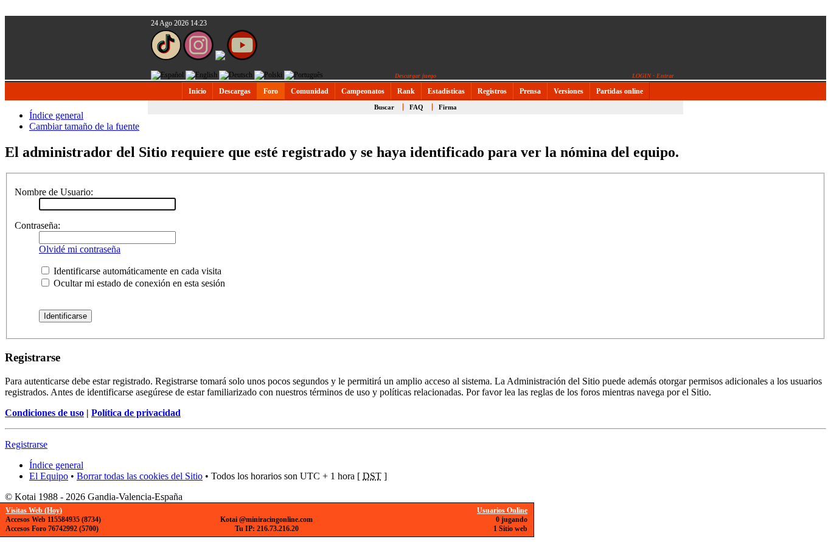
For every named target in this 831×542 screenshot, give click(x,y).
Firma (448, 107)
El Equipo (48, 476)
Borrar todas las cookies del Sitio (140, 476)
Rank (406, 91)
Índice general (56, 115)
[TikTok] (166, 58)
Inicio (197, 91)
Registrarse (26, 444)
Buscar (384, 107)
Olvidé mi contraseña (79, 249)
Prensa (530, 91)
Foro (270, 91)
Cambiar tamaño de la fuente (84, 126)
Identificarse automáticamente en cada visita (136, 271)
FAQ (416, 107)
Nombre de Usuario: (54, 192)
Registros (492, 91)
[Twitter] (220, 58)
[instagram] (198, 58)
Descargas (235, 91)
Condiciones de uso (44, 413)
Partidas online (619, 91)
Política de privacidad (136, 413)
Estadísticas (446, 91)
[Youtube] (242, 58)
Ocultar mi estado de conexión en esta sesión (138, 283)
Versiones (568, 91)
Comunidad (310, 91)
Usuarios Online (502, 510)
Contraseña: (37, 225)
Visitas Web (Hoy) (33, 510)
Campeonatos (362, 91)
